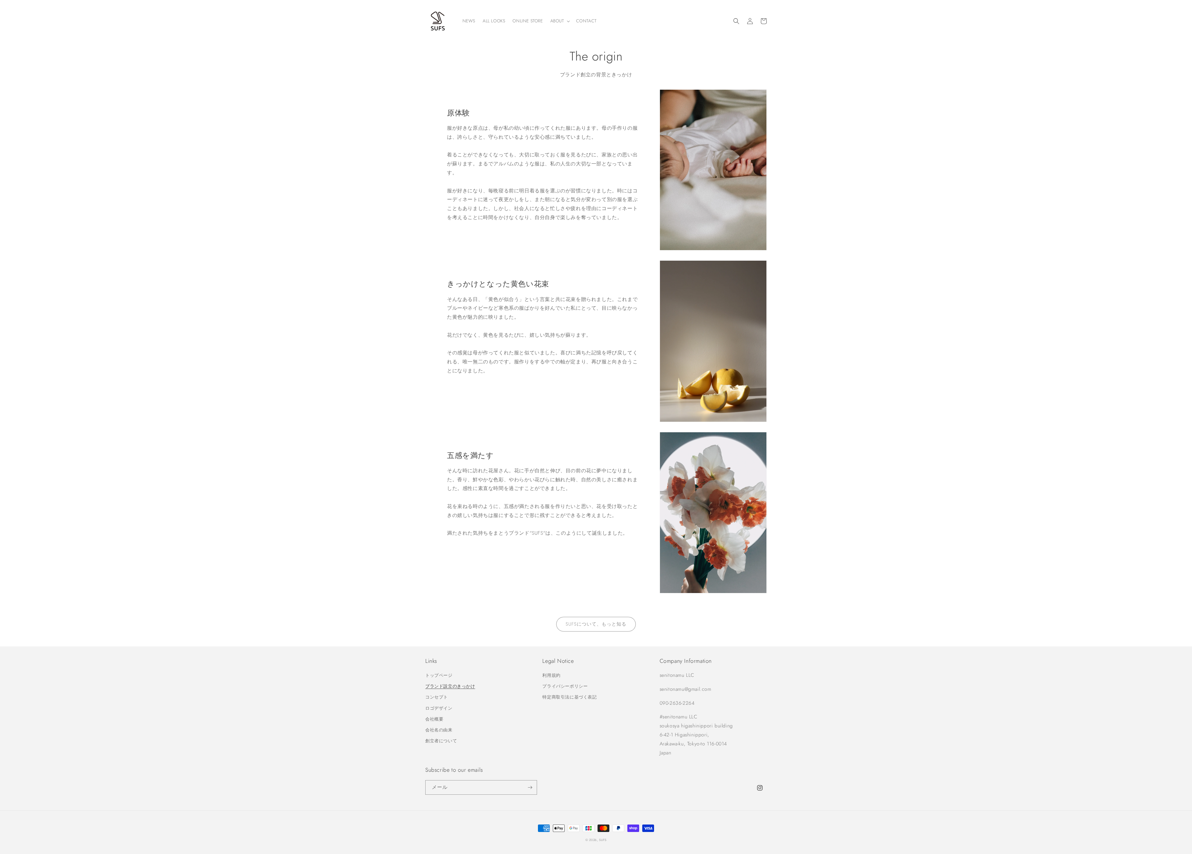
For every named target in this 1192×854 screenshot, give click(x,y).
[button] (559, 20)
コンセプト (436, 697)
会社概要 (434, 719)
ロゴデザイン (439, 708)
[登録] (530, 787)
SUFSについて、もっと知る (596, 624)
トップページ (439, 675)
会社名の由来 (439, 730)
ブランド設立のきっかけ (450, 686)
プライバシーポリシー (565, 686)
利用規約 (551, 675)
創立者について (441, 741)
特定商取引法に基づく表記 (569, 697)
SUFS (603, 840)
